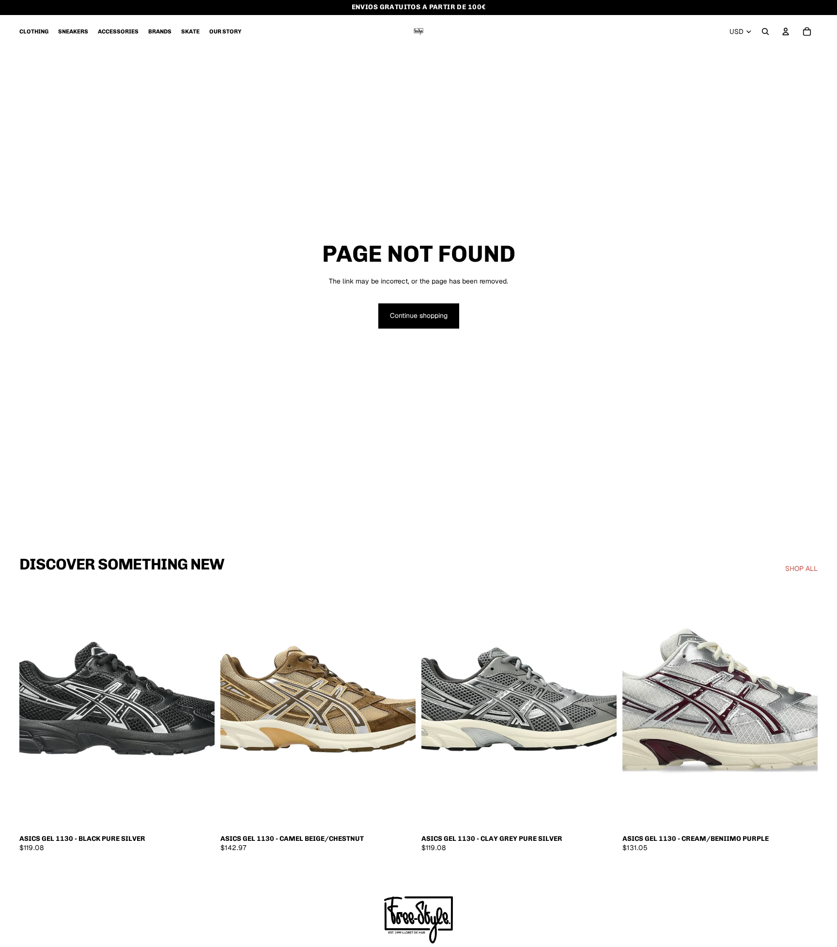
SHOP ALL (801, 568)
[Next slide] (200, 707)
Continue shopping (419, 315)
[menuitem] (33, 31)
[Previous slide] (33, 707)
